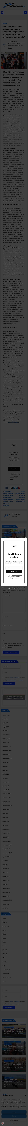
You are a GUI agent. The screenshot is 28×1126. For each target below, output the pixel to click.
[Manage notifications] (2, 1123)
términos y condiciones (17, 575)
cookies (16, 578)
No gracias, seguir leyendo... (14, 588)
